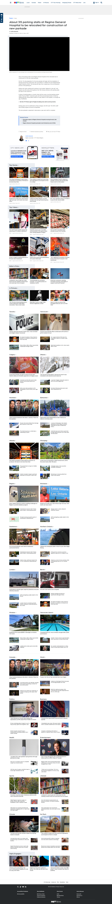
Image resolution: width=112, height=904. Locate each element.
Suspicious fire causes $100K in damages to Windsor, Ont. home (23, 633)
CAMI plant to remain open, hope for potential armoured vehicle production (24, 590)
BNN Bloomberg (60, 895)
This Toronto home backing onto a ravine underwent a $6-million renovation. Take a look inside (18, 304)
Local (28, 2)
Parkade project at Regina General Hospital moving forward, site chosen (39, 120)
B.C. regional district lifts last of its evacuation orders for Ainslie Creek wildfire (59, 338)
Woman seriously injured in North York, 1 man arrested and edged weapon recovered (23, 332)
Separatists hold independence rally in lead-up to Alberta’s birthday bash (53, 418)
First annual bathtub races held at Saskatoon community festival (21, 547)
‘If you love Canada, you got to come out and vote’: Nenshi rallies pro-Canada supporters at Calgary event (23, 375)
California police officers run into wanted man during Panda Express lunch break (39, 200)
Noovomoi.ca (79, 895)
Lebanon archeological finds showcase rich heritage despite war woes (60, 682)
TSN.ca (58, 897)
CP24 (58, 893)
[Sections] (10, 2)
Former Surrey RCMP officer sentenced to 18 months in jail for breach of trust (54, 332)
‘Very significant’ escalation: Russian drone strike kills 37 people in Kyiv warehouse (59, 259)
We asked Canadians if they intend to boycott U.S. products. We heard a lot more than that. (18, 181)
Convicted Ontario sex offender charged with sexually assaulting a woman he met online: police (29, 683)
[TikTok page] (20, 886)
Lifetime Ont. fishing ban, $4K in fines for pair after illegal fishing (54, 547)
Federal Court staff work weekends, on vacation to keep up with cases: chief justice (29, 692)
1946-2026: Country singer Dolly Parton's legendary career (38, 303)
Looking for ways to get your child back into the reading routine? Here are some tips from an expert (18, 282)
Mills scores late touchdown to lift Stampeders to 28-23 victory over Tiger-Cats (29, 389)
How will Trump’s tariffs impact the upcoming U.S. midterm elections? (18, 230)
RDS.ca (78, 897)
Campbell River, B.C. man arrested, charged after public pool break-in (54, 633)
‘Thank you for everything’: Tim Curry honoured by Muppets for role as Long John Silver (18, 869)
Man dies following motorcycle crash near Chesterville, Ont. (59, 389)
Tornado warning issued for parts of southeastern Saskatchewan (28, 518)
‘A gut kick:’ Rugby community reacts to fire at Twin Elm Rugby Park (60, 381)
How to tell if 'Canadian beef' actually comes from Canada (58, 230)
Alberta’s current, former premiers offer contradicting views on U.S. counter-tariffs (60, 561)
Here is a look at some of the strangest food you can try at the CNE (58, 304)
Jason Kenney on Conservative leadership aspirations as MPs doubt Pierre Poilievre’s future (23, 719)
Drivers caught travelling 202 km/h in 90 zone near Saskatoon (18, 258)
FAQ (58, 882)
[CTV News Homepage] (19, 2)
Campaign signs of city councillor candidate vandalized (58, 467)
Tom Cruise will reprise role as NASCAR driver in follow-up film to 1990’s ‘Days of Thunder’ (53, 757)
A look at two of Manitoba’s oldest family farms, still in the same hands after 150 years (54, 461)
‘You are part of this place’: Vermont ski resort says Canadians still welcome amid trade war (53, 375)
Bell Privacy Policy (41, 893)
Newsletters (62, 882)
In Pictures (46, 2)
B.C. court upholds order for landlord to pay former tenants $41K (59, 199)
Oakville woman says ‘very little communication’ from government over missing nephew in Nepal (38, 231)
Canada (34, 2)
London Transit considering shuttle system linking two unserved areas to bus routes (28, 604)
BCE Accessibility (20, 893)
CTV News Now (77, 2)
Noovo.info (79, 893)
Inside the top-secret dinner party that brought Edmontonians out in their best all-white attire (60, 432)
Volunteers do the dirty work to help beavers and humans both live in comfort (28, 381)
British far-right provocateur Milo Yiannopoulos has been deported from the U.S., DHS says (60, 690)
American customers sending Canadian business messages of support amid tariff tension (59, 282)
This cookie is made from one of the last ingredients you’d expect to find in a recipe (39, 181)
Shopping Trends (66, 2)
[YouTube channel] (23, 886)
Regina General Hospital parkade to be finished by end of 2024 (39, 123)
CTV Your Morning (55, 2)
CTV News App (47, 882)
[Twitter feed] (18, 886)
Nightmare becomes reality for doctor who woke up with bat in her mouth (39, 869)
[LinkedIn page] (25, 886)
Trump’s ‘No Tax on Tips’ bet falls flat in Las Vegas (53, 677)
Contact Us (53, 882)
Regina (11, 18)
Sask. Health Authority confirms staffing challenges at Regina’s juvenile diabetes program (23, 504)
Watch (39, 2)
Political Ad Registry (41, 897)
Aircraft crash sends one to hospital (49, 589)
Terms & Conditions (41, 895)
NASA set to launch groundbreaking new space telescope (39, 258)
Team (67, 882)
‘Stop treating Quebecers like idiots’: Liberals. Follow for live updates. (23, 418)
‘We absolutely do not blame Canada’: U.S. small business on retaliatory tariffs (38, 282)
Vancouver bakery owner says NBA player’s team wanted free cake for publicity (59, 869)
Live (84, 2)
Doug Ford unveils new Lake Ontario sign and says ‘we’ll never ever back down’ (18, 200)
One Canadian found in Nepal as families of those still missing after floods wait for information (59, 181)
